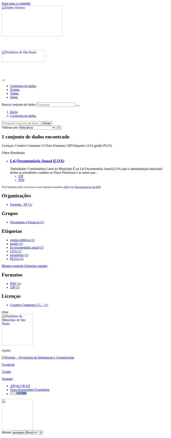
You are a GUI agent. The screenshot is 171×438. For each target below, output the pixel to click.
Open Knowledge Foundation (29, 389)
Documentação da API (87, 187)
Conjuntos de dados (23, 86)
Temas (14, 93)
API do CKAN (20, 386)
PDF (21, 180)
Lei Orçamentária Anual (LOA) (37, 161)
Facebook (8, 364)
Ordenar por (10, 127)
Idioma (6, 432)
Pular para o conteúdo (16, 3)
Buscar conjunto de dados (19, 104)
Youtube (7, 379)
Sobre (14, 97)
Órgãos (15, 89)
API (66, 187)
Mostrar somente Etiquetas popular (24, 266)
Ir (59, 127)
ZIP (20, 176)
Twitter (6, 371)
